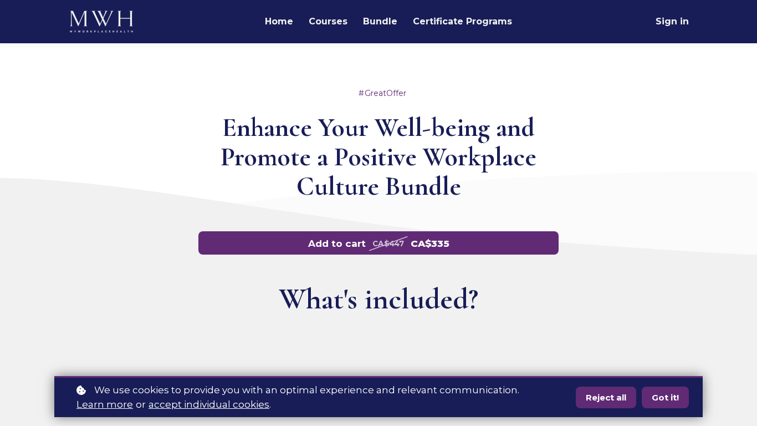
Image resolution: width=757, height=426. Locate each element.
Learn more (104, 404)
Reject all (606, 397)
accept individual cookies (209, 404)
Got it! (665, 397)
